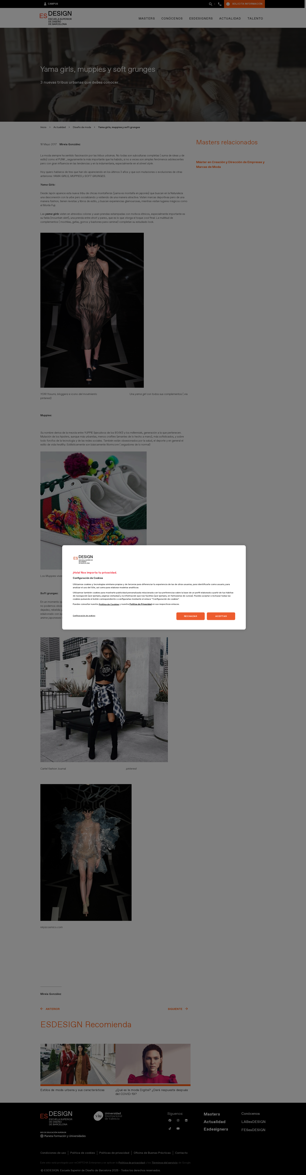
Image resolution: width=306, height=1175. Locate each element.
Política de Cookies (109, 604)
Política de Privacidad (140, 604)
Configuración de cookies (84, 616)
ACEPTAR (221, 616)
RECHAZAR (190, 616)
